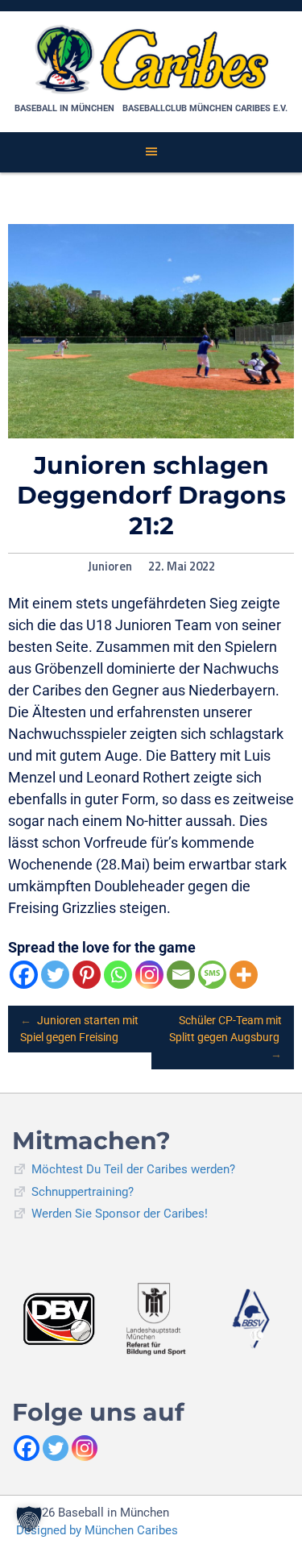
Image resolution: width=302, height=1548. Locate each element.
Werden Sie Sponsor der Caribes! (119, 1213)
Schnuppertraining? (82, 1192)
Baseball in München (64, 108)
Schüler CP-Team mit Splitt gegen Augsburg (225, 1037)
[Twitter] (55, 975)
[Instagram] (149, 975)
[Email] (181, 975)
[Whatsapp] (118, 975)
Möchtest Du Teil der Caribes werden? (133, 1169)
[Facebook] (24, 975)
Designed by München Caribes (97, 1530)
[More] (244, 975)
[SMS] (212, 975)
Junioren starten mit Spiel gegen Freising (79, 1029)
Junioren (110, 566)
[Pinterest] (86, 975)
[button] (29, 1519)
